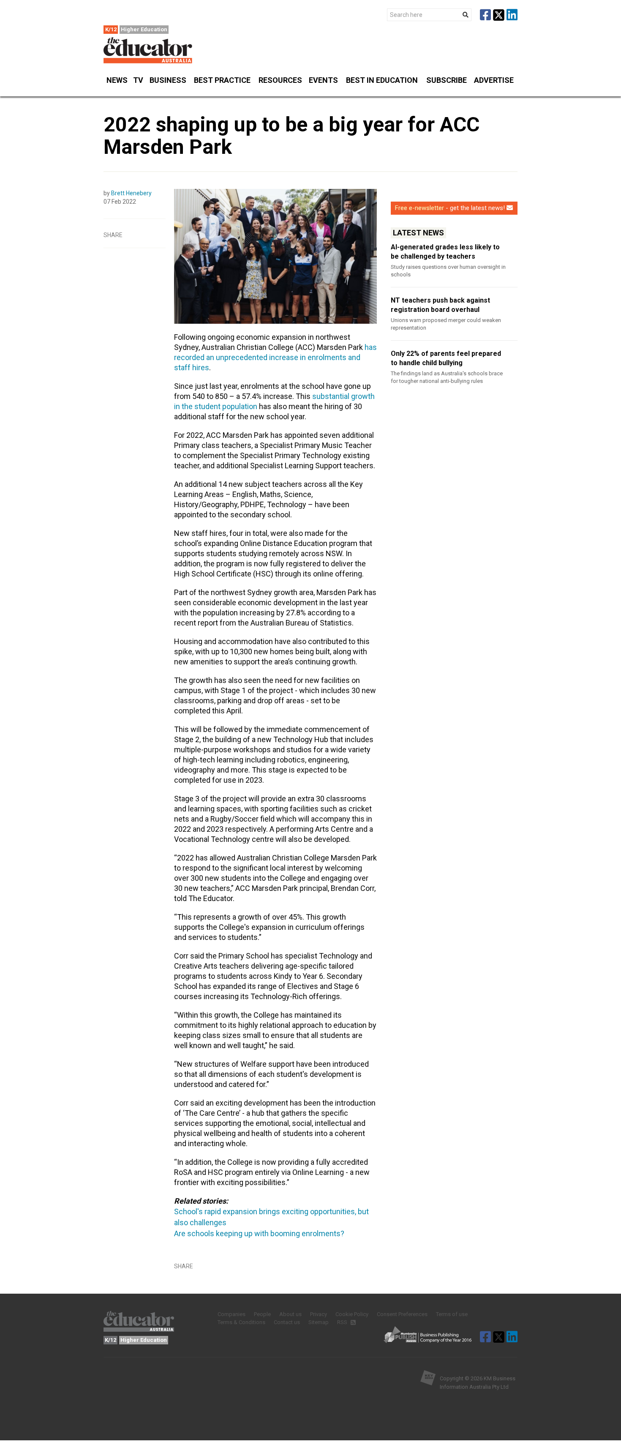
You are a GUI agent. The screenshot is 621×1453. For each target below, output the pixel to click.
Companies (231, 1314)
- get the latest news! (450, 208)
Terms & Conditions (241, 1322)
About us (290, 1314)
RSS (343, 1322)
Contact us (287, 1322)
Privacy (318, 1314)
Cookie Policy (351, 1314)
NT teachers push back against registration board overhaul (440, 305)
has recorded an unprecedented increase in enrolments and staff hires (275, 357)
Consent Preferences (402, 1314)
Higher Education (144, 29)
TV (138, 80)
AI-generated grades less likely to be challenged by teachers (445, 251)
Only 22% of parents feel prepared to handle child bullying (446, 358)
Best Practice (222, 80)
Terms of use (452, 1314)
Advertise (494, 80)
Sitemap (318, 1322)
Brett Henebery (131, 193)
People (262, 1314)
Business (168, 80)
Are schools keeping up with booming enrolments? (259, 1233)
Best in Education (382, 80)
